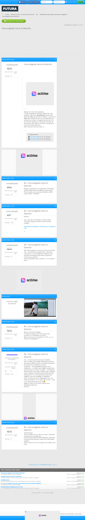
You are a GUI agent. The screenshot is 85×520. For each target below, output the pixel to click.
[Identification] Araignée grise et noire (12, 487)
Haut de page (78, 514)
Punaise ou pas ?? (34, 464)
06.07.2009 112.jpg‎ (34, 138)
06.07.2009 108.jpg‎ (34, 139)
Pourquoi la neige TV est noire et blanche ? (13, 473)
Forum (7, 14)
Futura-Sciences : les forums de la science (22, 14)
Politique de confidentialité (67, 514)
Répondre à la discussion (13, 21)
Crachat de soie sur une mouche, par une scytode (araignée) (24, 483)
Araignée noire (5, 480)
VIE (37, 14)
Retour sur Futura (34, 2)
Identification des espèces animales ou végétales (53, 14)
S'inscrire (22, 2)
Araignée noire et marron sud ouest (11, 476)
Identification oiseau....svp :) (48, 464)
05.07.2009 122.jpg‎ (34, 136)
